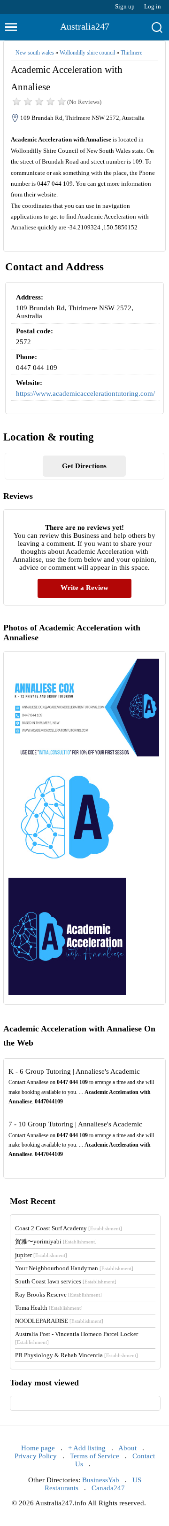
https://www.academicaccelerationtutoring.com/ (85, 393)
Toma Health (49, 1307)
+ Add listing (87, 1448)
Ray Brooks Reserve (58, 1294)
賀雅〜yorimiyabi (56, 1241)
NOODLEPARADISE (59, 1320)
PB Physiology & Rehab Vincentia (76, 1355)
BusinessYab (100, 1480)
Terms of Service (94, 1456)
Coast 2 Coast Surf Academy (68, 1228)
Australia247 (84, 26)
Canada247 (108, 1488)
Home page (38, 1448)
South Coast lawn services (65, 1281)
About (127, 1448)
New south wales (34, 52)
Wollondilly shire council (87, 52)
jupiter (41, 1255)
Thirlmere (131, 52)
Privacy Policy (36, 1456)
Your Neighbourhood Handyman (74, 1268)
